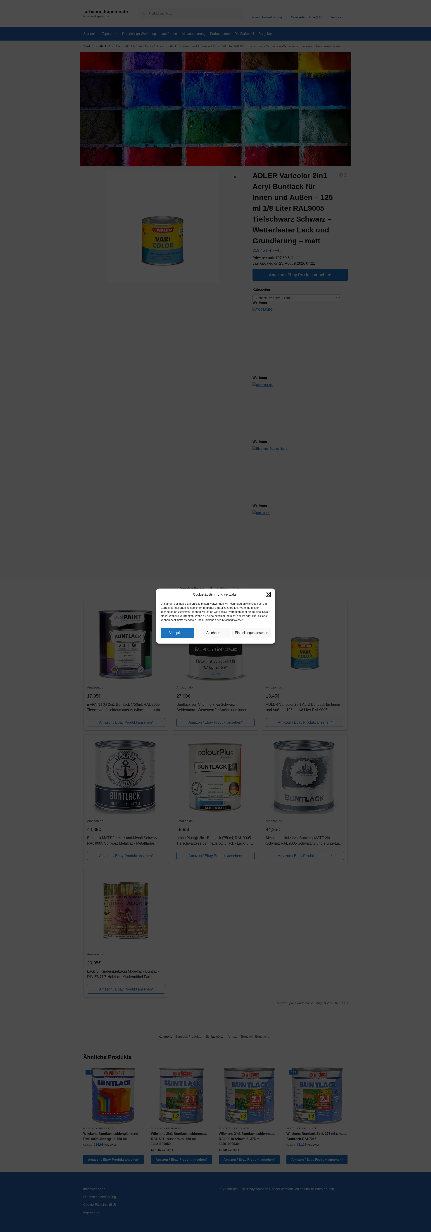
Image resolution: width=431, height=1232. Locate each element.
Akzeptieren (177, 633)
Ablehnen (213, 633)
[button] (268, 594)
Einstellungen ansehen (251, 633)
